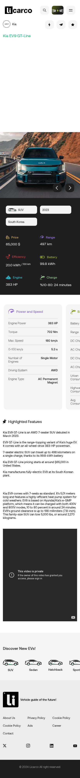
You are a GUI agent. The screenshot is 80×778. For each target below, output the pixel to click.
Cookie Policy (61, 718)
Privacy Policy (36, 718)
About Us (9, 718)
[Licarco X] (4, 746)
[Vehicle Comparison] (57, 10)
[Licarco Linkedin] (51, 746)
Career (56, 725)
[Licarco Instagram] (28, 746)
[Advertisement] (40, 84)
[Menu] (70, 10)
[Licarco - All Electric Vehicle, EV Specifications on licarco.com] (18, 10)
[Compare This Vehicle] (49, 24)
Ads (30, 725)
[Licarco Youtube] (75, 746)
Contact (8, 733)
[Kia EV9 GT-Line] (40, 165)
